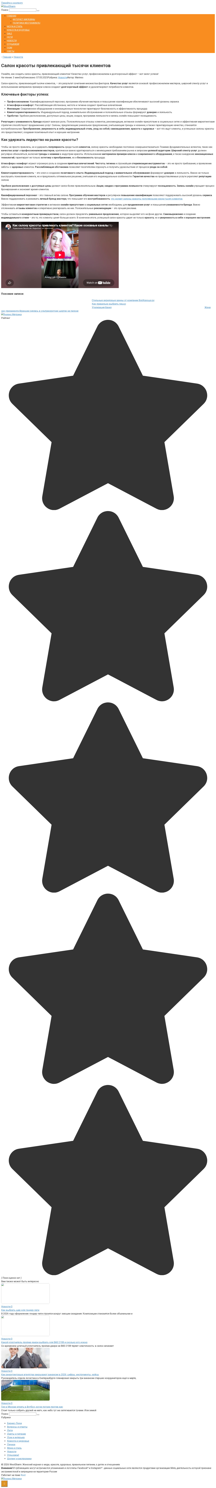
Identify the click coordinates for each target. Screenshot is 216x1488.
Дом (9, 48)
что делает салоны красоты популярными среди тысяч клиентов (146, 198)
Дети (10, 37)
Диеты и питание (16, 1434)
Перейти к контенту (12, 2)
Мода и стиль (14, 26)
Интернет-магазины (24, 19)
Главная (11, 16)
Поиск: (5, 10)
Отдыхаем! (13, 44)
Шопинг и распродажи (19, 1458)
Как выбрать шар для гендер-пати (20, 1310)
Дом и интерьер (16, 1437)
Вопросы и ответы (17, 1426)
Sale (9, 33)
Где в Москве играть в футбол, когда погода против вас (32, 1406)
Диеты (10, 51)
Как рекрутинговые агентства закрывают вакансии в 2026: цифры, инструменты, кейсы (50, 1374)
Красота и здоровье (18, 30)
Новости (12, 40)
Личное (11, 1444)
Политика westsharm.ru (26, 23)
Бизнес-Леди (14, 1423)
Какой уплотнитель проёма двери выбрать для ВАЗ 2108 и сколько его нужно (44, 1342)
